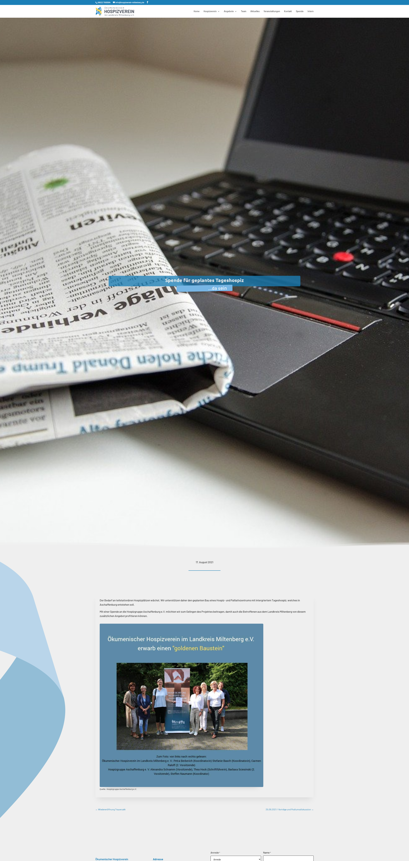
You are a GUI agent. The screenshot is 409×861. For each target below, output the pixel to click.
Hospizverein (210, 11)
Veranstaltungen (272, 11)
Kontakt (288, 11)
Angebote (229, 11)
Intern (311, 11)
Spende (300, 11)
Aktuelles (255, 11)
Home (197, 11)
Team (243, 11)
